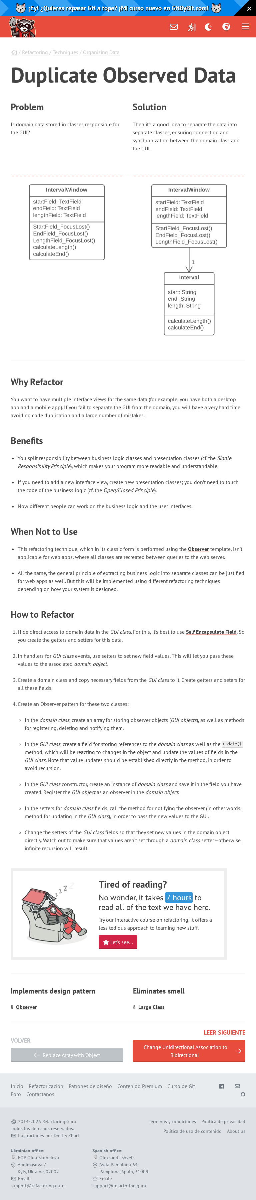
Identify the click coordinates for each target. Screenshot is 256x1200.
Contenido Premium (139, 1086)
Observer (198, 549)
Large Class (151, 1007)
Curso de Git (181, 1086)
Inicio (17, 1086)
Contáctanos (40, 1094)
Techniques (65, 52)
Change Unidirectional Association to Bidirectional (185, 1051)
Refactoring (35, 52)
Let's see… (121, 942)
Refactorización (46, 1086)
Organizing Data (101, 52)
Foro (16, 1094)
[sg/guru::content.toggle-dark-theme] (208, 26)
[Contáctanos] (173, 26)
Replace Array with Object (70, 1055)
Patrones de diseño (90, 1086)
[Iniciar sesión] (192, 26)
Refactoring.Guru (59, 1121)
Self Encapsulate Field (211, 631)
